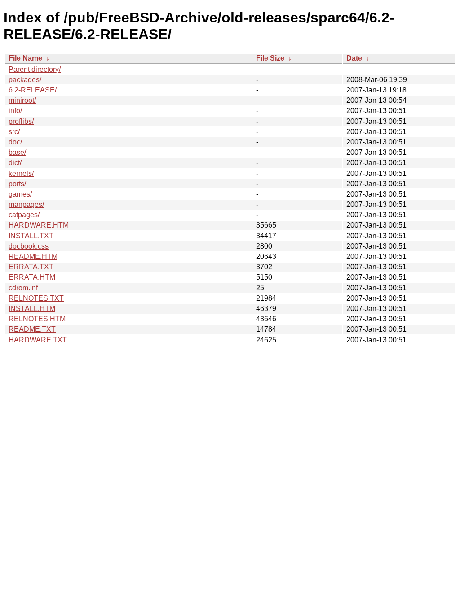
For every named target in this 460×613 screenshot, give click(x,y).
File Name (25, 58)
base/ (17, 152)
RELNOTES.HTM (37, 319)
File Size (270, 58)
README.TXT (32, 329)
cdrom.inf (23, 288)
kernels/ (21, 173)
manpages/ (26, 204)
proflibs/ (21, 121)
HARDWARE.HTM (39, 225)
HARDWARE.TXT (38, 340)
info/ (15, 110)
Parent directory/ (35, 69)
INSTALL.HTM (32, 308)
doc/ (15, 142)
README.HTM (33, 256)
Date (354, 58)
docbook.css (29, 246)
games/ (20, 194)
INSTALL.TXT (31, 236)
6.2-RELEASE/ (33, 90)
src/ (14, 132)
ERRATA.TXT (31, 267)
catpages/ (24, 215)
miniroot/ (22, 100)
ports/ (17, 184)
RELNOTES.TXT (36, 298)
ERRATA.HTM (32, 277)
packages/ (25, 79)
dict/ (15, 162)
